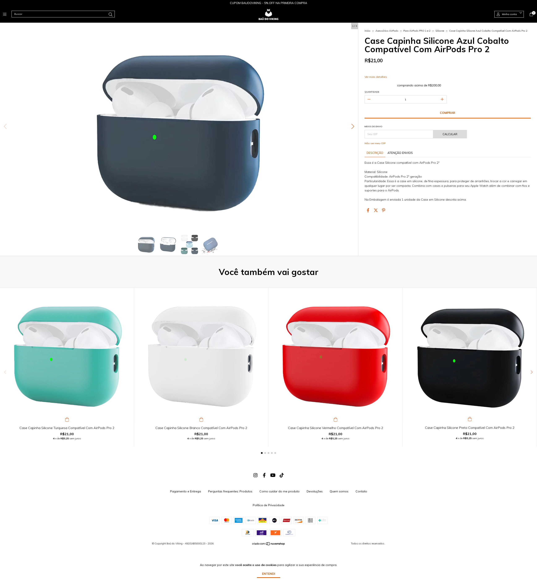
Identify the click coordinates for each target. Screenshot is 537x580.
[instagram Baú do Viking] (255, 475)
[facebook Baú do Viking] (264, 475)
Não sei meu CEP (375, 143)
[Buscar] (110, 14)
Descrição (375, 153)
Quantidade (372, 92)
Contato (361, 491)
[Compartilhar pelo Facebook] (368, 210)
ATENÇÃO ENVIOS (400, 153)
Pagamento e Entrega (185, 491)
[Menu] (7, 14)
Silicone (439, 30)
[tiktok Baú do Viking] (282, 475)
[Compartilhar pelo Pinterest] (383, 210)
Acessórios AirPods (386, 30)
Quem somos (339, 491)
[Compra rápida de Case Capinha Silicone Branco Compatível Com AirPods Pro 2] (201, 419)
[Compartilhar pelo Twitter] (375, 210)
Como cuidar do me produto (279, 491)
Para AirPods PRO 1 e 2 (416, 30)
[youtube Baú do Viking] (273, 475)
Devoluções (315, 491)
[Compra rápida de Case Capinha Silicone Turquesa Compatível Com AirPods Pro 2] (67, 419)
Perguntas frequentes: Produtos (230, 491)
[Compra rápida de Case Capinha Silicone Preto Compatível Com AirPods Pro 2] (469, 419)
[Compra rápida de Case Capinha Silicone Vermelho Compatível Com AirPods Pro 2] (335, 419)
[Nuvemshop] (268, 544)
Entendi (268, 574)
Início (367, 30)
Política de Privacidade (268, 505)
